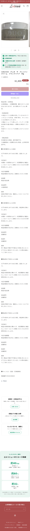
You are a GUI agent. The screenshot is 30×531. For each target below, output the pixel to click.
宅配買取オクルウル (15, 432)
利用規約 (18, 525)
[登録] (24, 509)
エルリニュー (13, 522)
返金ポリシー (21, 522)
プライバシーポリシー (10, 525)
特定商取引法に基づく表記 (10, 527)
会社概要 (15, 419)
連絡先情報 (24, 525)
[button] (24, 6)
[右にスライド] (18, 50)
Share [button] (5, 381)
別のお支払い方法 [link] (15, 97)
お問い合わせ (15, 406)
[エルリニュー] (15, 6)
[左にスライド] (11, 50)
